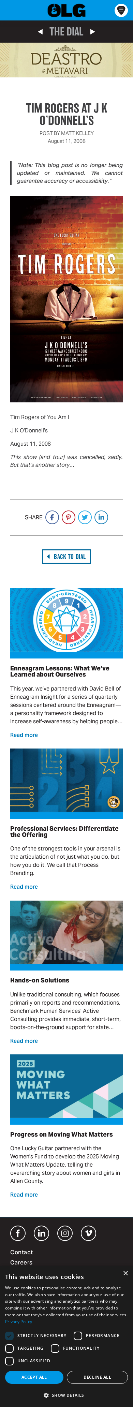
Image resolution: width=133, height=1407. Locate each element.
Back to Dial (70, 556)
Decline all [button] (97, 1377)
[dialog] (66, 1336)
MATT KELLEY (77, 133)
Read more (24, 735)
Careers (21, 1263)
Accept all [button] (34, 1377)
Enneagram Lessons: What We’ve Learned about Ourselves (59, 671)
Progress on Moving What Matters (61, 1134)
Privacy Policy (18, 1321)
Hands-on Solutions (39, 980)
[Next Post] (92, 31)
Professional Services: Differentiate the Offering (64, 832)
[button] (66, 1395)
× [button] (125, 1273)
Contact (21, 1253)
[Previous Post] (40, 31)
